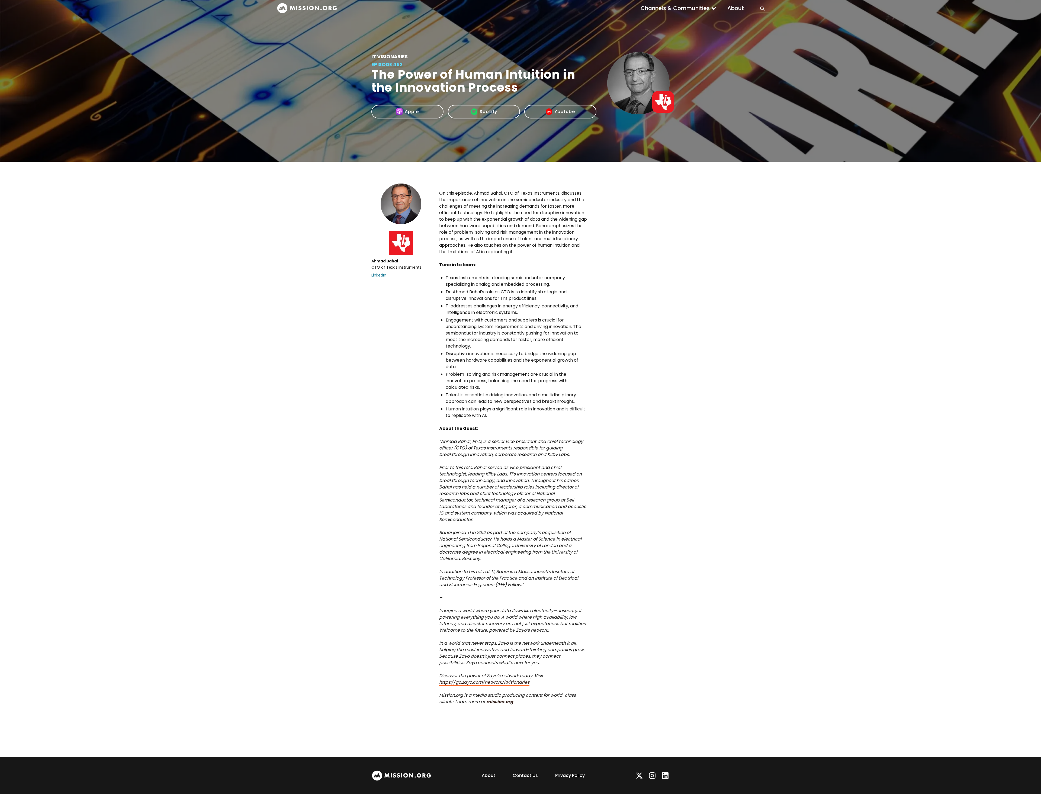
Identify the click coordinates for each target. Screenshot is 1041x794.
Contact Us (525, 775)
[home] (307, 8)
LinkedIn (378, 275)
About (735, 8)
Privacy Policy (570, 775)
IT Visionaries (389, 56)
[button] (678, 8)
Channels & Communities (675, 8)
